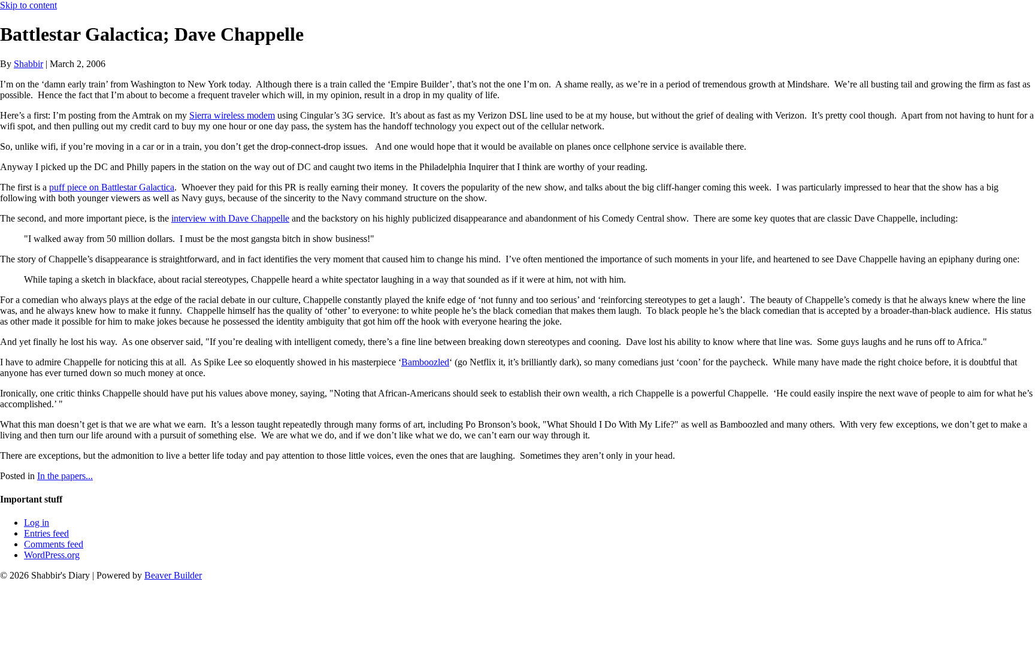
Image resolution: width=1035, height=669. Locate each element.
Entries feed (46, 533)
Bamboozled (425, 362)
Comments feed (53, 544)
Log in (36, 522)
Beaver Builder (173, 575)
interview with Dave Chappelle (230, 218)
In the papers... (65, 476)
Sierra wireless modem (232, 115)
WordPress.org (52, 555)
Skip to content (28, 5)
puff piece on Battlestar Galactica (111, 187)
